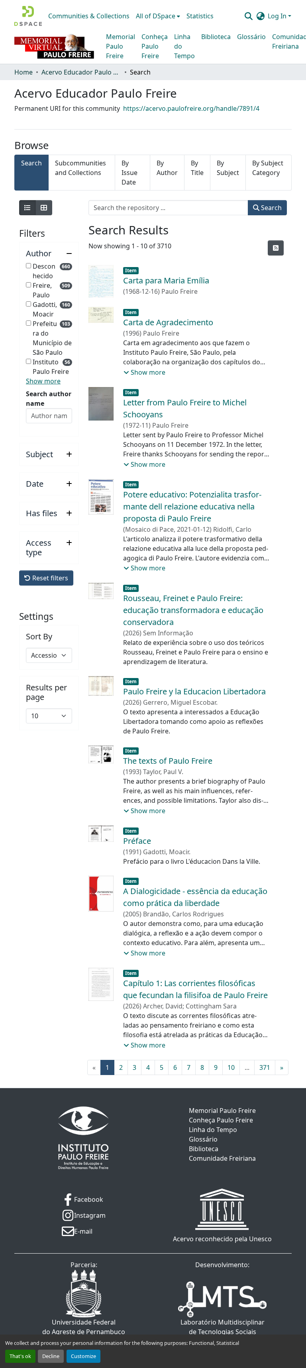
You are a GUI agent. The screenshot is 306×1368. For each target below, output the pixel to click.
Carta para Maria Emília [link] (166, 280)
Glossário (251, 36)
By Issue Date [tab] (129, 173)
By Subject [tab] (228, 168)
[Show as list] (27, 207)
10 (231, 1067)
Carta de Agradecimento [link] (168, 322)
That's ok (20, 1356)
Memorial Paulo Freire (120, 46)
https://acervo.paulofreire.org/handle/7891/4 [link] (191, 108)
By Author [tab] (167, 168)
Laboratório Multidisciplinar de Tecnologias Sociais (222, 1327)
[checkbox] (28, 265)
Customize (83, 1356)
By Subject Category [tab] (267, 168)
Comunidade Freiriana (222, 1158)
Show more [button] (43, 381)
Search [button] (270, 207)
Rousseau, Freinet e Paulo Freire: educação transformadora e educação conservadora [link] (193, 610)
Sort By (39, 636)
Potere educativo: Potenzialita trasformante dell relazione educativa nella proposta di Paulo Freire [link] (192, 506)
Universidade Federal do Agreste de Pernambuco (83, 1327)
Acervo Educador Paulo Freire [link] (81, 72)
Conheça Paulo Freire (154, 46)
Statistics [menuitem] (200, 16)
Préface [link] (137, 840)
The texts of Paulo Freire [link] (167, 760)
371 (264, 1067)
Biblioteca (216, 36)
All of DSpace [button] (155, 16)
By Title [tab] (197, 168)
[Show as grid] (43, 207)
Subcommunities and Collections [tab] (80, 168)
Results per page (46, 692)
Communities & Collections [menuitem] (88, 16)
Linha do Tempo (184, 46)
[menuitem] (158, 16)
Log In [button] (278, 16)
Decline (50, 1356)
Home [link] (23, 72)
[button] (28, 16)
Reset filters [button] (49, 578)
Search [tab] (31, 163)
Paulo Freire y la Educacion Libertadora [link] (194, 691)
